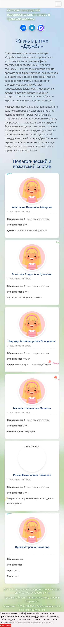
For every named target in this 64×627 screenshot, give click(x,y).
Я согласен (5, 625)
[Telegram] (32, 27)
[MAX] (40, 27)
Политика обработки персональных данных (31, 622)
